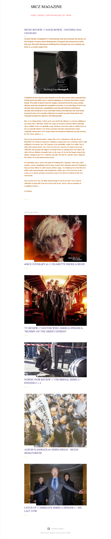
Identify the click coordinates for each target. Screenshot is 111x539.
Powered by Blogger (57, 528)
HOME (33, 15)
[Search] (85, 6)
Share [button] (26, 199)
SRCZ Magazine (46, 6)
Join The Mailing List (55, 15)
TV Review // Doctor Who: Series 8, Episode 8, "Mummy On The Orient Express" (53, 329)
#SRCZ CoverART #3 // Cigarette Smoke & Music (54, 264)
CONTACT (41, 15)
